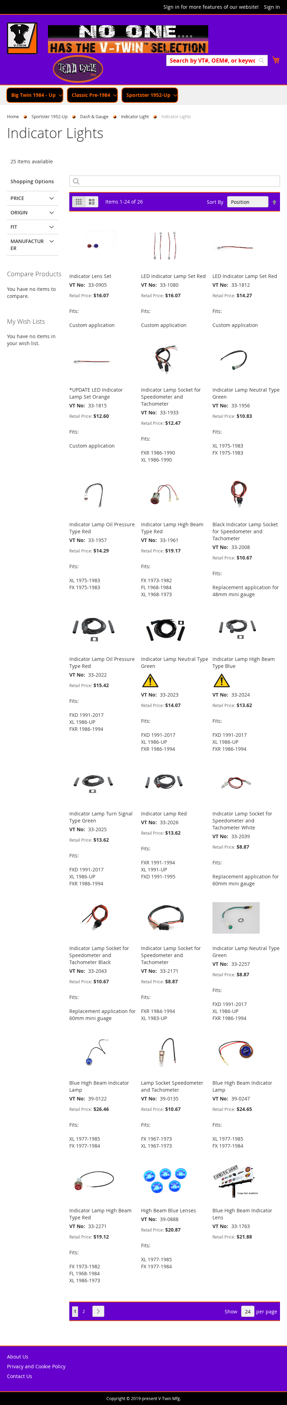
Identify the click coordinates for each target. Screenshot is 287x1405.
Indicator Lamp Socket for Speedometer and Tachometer (171, 396)
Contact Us (19, 1376)
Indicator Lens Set (90, 276)
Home (13, 116)
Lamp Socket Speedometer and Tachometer (172, 1086)
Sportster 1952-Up (49, 116)
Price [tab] (17, 198)
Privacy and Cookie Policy (36, 1366)
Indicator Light (135, 116)
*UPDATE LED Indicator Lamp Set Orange (96, 393)
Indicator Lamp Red (164, 813)
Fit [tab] (13, 226)
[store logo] (22, 39)
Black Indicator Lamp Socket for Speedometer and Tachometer (245, 531)
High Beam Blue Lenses (168, 1210)
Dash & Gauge (94, 116)
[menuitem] (34, 95)
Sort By (215, 202)
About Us (17, 1356)
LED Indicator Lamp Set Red (173, 276)
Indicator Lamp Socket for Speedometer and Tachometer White (242, 820)
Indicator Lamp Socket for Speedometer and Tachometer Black (99, 955)
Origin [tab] (19, 212)
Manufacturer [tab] (27, 244)
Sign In (272, 6)
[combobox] (217, 60)
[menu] (143, 95)
